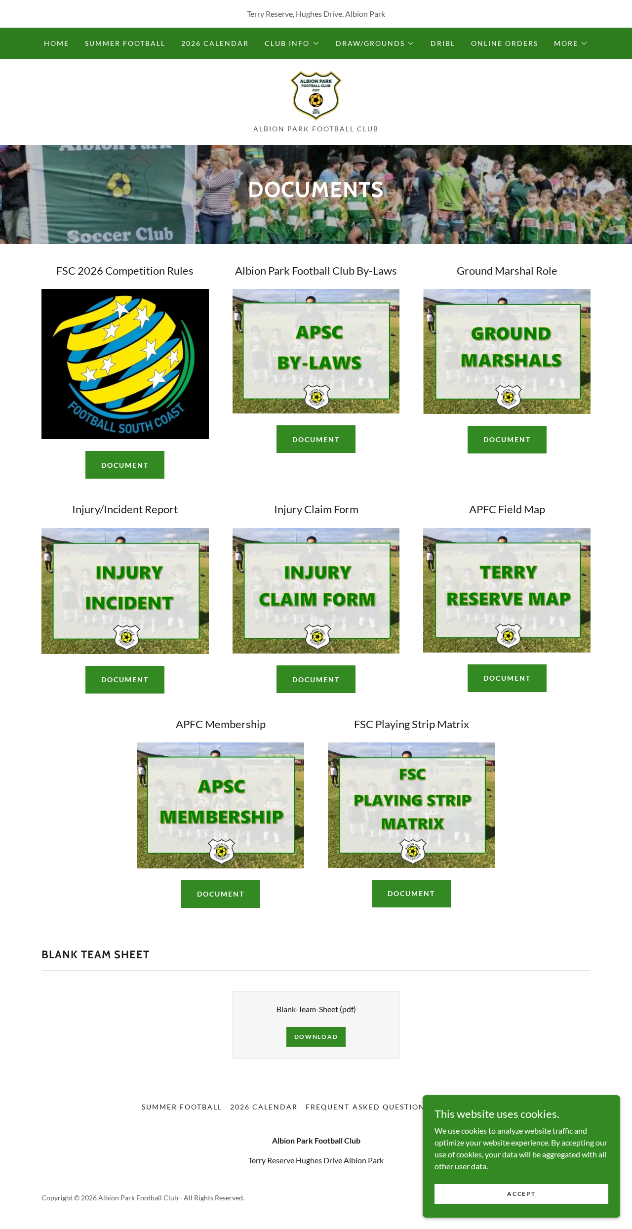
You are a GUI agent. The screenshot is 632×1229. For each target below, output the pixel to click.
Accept (521, 1193)
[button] (292, 43)
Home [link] (56, 43)
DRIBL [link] (443, 43)
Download (316, 1036)
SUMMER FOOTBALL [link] (125, 43)
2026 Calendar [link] (215, 43)
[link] (316, 94)
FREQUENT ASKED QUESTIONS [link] (367, 1107)
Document (125, 465)
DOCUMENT (507, 439)
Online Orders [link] (504, 43)
